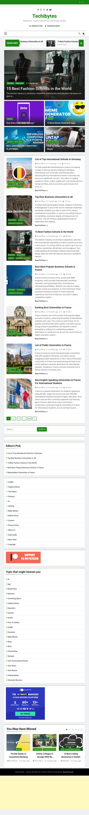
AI (9, 501)
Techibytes (44, 16)
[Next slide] (83, 2)
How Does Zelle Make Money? (20, 123)
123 (29, 419)
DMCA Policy (13, 516)
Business (10, 79)
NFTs (10, 646)
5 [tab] (78, 729)
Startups (11, 656)
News (10, 642)
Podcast (11, 496)
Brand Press (12, 589)
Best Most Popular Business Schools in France (54, 2)
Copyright (12, 544)
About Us (11, 530)
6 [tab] (81, 729)
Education (20, 79)
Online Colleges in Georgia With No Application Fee (44, 757)
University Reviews (15, 186)
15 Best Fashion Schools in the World (59, 41)
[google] (47, 9)
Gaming (11, 506)
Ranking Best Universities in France (53, 307)
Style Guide (12, 535)
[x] (44, 9)
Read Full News (40, 190)
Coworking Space (14, 598)
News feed (12, 540)
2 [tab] (69, 729)
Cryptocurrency (14, 487)
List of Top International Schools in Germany (58, 159)
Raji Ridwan (13, 761)
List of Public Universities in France (53, 345)
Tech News (19, 142)
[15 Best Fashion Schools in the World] (37, 44)
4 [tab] (75, 729)
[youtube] (50, 9)
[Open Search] (79, 33)
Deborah (66, 761)
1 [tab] (66, 729)
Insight (9, 119)
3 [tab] (72, 729)
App (9, 584)
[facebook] (38, 9)
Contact (11, 520)
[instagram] (40, 9)
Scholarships (13, 651)
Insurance (11, 632)
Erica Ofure (41, 163)
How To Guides (53, 142)
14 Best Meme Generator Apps (61, 123)
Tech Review (12, 670)
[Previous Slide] (79, 2)
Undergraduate (13, 675)
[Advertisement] (44, 793)
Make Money (13, 511)
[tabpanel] (18, 748)
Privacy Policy (13, 525)
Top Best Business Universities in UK (54, 197)
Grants (10, 618)
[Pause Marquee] (81, 43)
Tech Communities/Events (18, 661)
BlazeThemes (68, 772)
